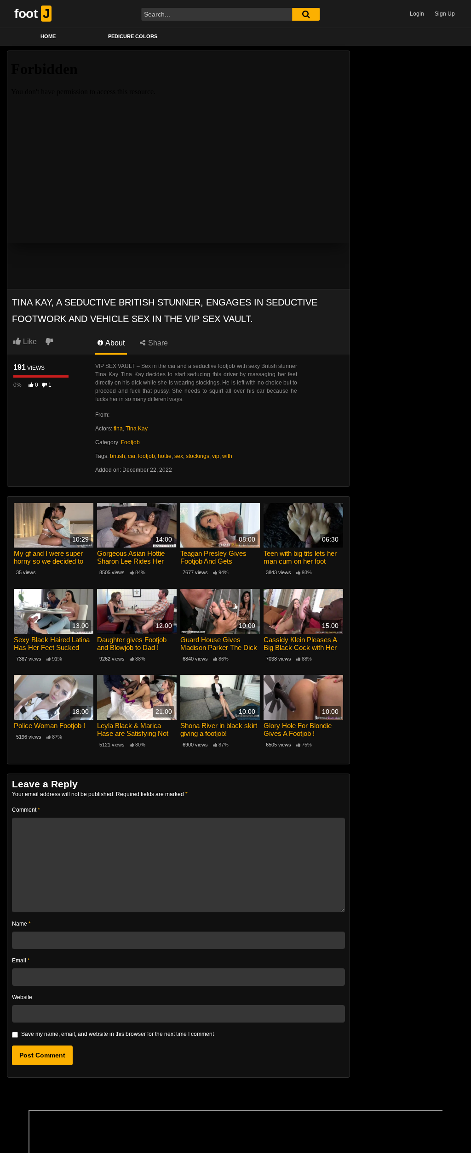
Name (21, 924)
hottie (165, 456)
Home (48, 36)
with (227, 456)
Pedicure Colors (132, 36)
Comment (26, 810)
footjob (146, 456)
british (117, 456)
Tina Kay (137, 428)
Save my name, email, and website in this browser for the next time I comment (117, 1034)
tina (118, 428)
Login (417, 14)
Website (22, 997)
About (114, 343)
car (131, 456)
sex (178, 456)
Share (157, 343)
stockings (197, 456)
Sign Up (445, 14)
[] (306, 14)
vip (215, 456)
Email (21, 960)
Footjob (130, 442)
